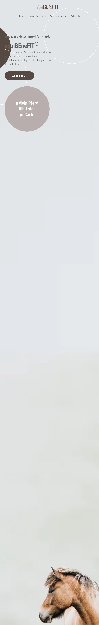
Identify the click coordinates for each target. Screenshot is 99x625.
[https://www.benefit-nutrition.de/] (49, 7)
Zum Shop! (19, 75)
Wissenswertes (56, 16)
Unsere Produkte (36, 16)
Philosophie (76, 16)
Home (21, 16)
